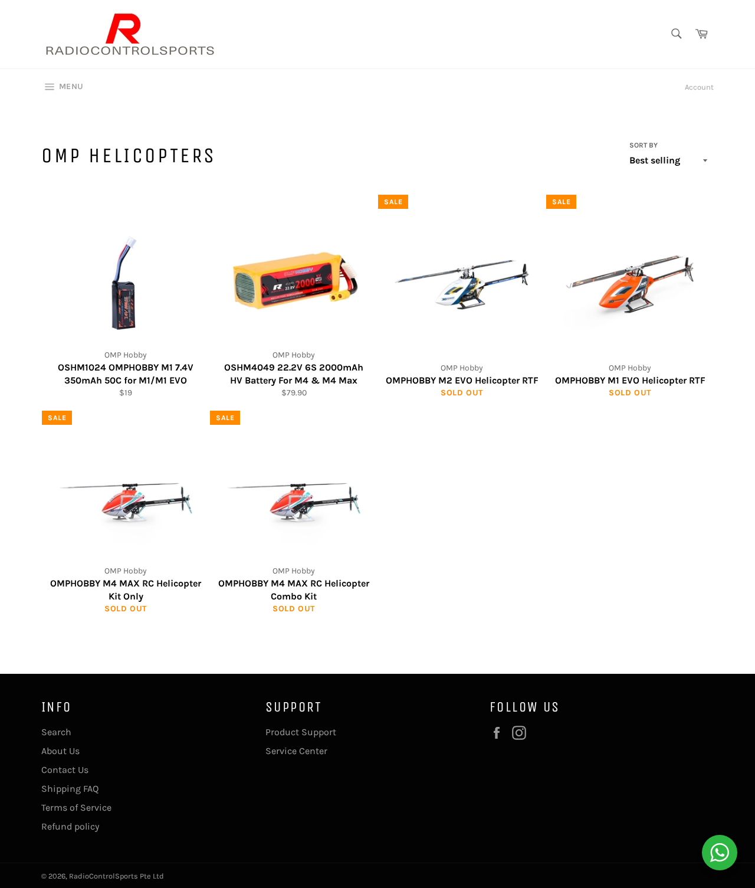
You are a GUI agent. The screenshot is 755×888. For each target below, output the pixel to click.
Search (56, 732)
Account (699, 87)
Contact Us (64, 769)
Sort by (643, 145)
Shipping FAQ (70, 788)
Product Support (300, 732)
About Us (60, 750)
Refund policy (70, 826)
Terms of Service (76, 807)
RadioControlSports (103, 875)
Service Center (296, 750)
